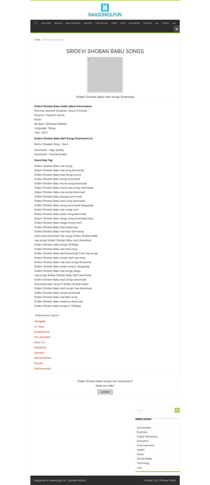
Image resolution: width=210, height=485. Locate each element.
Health (114, 23)
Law (157, 23)
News (123, 23)
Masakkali (40, 347)
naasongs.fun (58, 480)
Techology (147, 23)
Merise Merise (42, 357)
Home (35, 23)
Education (88, 23)
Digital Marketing (72, 23)
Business (58, 23)
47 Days (39, 326)
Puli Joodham (42, 337)
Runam (38, 363)
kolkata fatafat (77, 480)
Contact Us (150, 480)
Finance (165, 23)
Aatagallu (39, 321)
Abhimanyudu (42, 368)
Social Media (134, 23)
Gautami (39, 352)
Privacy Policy (168, 480)
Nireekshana (41, 331)
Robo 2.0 (39, 342)
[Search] (177, 410)
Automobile (46, 23)
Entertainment (102, 23)
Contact (105, 391)
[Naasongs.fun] (105, 9)
